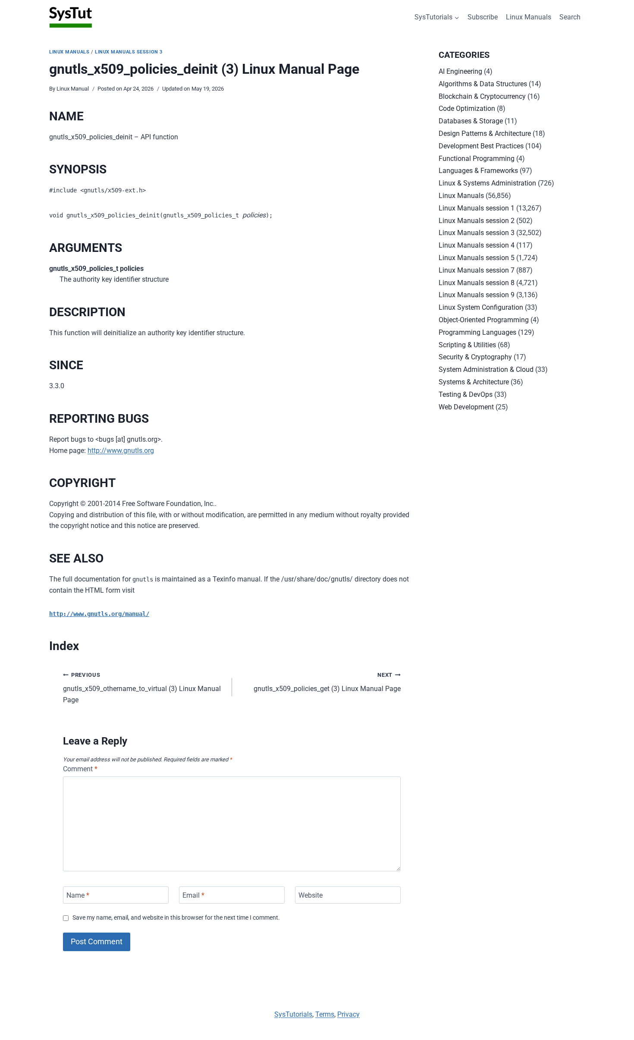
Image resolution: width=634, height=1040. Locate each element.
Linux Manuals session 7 (477, 270)
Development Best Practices (481, 146)
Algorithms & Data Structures (483, 84)
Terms (324, 1014)
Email (193, 895)
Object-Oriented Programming (484, 320)
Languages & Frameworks (478, 171)
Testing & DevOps (466, 394)
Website (310, 895)
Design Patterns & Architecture (485, 133)
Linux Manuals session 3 (129, 52)
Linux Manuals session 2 (477, 221)
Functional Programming (477, 158)
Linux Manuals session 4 (477, 245)
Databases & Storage (471, 121)
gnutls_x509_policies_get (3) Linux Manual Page (327, 682)
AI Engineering (460, 71)
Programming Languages (477, 332)
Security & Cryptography (475, 357)
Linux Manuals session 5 (477, 258)
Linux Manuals (528, 17)
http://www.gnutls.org (121, 450)
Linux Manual (72, 88)
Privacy (348, 1014)
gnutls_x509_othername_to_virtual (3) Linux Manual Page (142, 688)
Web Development (466, 407)
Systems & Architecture (474, 382)
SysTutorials (293, 1014)
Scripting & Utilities (467, 345)
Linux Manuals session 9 (477, 295)
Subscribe (483, 17)
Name (77, 895)
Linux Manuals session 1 (477, 208)
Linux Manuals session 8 (477, 283)
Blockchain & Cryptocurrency (482, 96)
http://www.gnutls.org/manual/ (99, 613)
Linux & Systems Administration (487, 183)
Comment (80, 769)
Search (570, 17)
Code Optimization (467, 108)
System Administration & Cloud (486, 369)
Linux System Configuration (481, 307)
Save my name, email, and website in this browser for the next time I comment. (176, 917)
